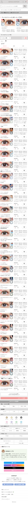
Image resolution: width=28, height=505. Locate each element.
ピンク (7, 423)
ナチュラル (3, 428)
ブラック (21, 419)
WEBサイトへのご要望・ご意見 (7, 494)
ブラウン (6, 419)
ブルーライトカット (7, 440)
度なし (4, 406)
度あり (14, 406)
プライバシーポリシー (6, 499)
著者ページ (14, 470)
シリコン (21, 440)
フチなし (21, 435)
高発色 (17, 430)
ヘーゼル (11, 419)
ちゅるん (24, 428)
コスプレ (10, 430)
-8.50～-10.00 (23, 406)
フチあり (7, 435)
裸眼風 (24, 430)
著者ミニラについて (5, 489)
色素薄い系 (17, 428)
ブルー (3, 41)
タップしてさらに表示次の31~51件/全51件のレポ (14, 394)
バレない (3, 430)
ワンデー (4, 411)
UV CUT (7, 443)
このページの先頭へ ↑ (22, 398)
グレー (16, 419)
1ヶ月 (14, 411)
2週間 (23, 411)
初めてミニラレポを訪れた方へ (7, 491)
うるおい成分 (21, 443)
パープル (11, 423)
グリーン (16, 423)
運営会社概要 (4, 496)
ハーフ (10, 428)
